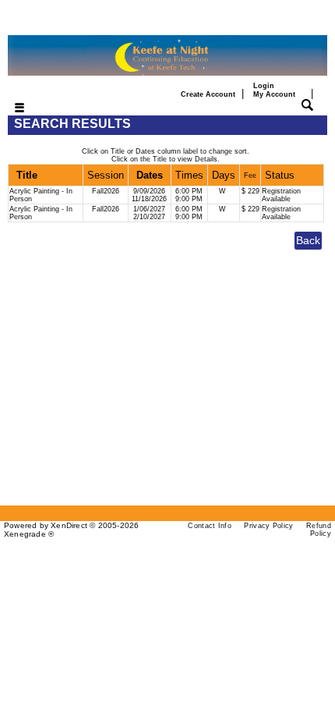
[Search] (307, 104)
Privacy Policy (268, 526)
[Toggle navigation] (10, 109)
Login (274, 89)
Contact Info (209, 526)
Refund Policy (318, 529)
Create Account (208, 94)
